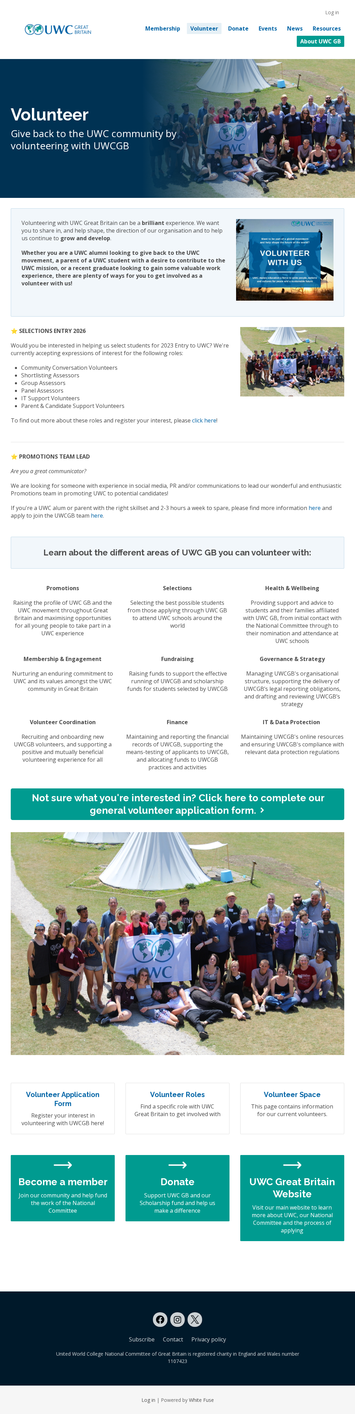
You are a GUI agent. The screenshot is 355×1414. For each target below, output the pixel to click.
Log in (332, 12)
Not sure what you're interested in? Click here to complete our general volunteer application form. (178, 804)
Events (268, 28)
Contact (173, 1339)
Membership (162, 28)
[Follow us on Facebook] (160, 1319)
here (315, 508)
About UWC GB (320, 41)
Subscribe (142, 1339)
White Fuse (201, 1400)
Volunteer (204, 28)
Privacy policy (208, 1339)
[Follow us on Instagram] (177, 1319)
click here (204, 420)
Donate (238, 28)
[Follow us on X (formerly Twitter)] (195, 1319)
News (295, 28)
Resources (327, 28)
